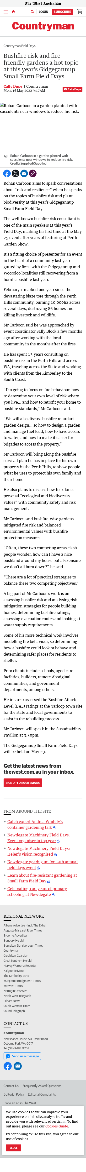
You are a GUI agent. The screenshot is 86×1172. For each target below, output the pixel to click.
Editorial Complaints (42, 1094)
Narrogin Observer (15, 991)
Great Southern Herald (18, 960)
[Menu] (6, 11)
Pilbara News (12, 1001)
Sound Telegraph (14, 1011)
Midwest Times (13, 986)
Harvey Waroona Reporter (20, 965)
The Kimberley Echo (16, 976)
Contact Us (11, 1086)
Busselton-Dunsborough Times (23, 945)
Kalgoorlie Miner (14, 970)
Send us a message (25, 1056)
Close (13, 1147)
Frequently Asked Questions (41, 1086)
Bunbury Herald (14, 940)
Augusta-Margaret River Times (23, 930)
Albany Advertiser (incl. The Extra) (25, 925)
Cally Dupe (74, 89)
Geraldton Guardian (16, 955)
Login (43, 12)
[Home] (13, 12)
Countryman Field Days (20, 46)
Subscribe (62, 12)
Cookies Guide (56, 1126)
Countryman (11, 950)
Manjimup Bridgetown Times (22, 981)
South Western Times (17, 1006)
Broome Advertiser (15, 935)
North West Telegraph (17, 996)
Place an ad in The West (20, 1103)
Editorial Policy (14, 1094)
